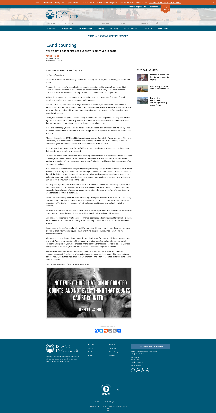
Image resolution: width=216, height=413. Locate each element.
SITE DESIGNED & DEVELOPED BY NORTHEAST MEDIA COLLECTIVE (108, 406)
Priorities (51, 23)
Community (51, 28)
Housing (114, 28)
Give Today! (165, 8)
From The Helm (131, 28)
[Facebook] (133, 372)
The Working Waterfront (108, 36)
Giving (124, 23)
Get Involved (143, 23)
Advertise (112, 355)
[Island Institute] (108, 14)
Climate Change (85, 28)
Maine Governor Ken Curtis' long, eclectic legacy (159, 77)
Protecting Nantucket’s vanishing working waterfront (158, 101)
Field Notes (163, 28)
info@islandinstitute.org (139, 354)
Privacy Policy (113, 352)
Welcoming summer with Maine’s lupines (159, 87)
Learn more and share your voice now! (165, 2)
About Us (107, 23)
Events (90, 355)
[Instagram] (142, 372)
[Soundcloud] (138, 372)
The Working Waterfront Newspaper (143, 7)
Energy (101, 28)
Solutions (91, 352)
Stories (89, 23)
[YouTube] (147, 372)
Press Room (113, 348)
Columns (148, 28)
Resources (71, 23)
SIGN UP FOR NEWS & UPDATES (151, 346)
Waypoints (67, 28)
